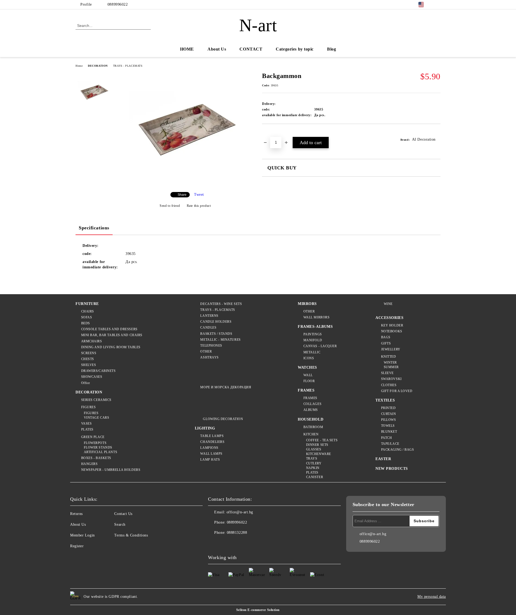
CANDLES (208, 327)
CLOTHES (388, 385)
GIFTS (386, 343)
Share (182, 195)
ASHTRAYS (209, 357)
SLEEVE (387, 373)
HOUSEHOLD (310, 419)
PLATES (87, 429)
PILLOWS (388, 420)
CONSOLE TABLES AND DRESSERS (109, 329)
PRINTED (388, 408)
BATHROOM (313, 427)
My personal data (431, 597)
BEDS (85, 323)
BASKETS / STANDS (216, 334)
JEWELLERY (390, 349)
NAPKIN (313, 468)
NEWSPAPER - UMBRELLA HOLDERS (110, 470)
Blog (331, 49)
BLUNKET (389, 431)
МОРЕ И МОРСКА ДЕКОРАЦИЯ (225, 387)
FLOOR (309, 381)
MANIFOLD (312, 340)
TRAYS (311, 458)
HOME (187, 49)
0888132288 (237, 533)
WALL (308, 375)
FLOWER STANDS (98, 447)
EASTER (383, 459)
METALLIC (311, 352)
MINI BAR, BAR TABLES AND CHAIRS (111, 335)
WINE (388, 304)
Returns (76, 514)
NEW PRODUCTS (391, 469)
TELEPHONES (211, 345)
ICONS (308, 358)
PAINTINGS (312, 334)
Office (85, 383)
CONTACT (250, 49)
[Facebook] (437, 5)
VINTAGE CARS (96, 418)
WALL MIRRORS (316, 317)
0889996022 (118, 4)
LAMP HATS (210, 459)
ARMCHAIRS (91, 341)
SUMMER (391, 367)
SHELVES (88, 365)
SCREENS (88, 353)
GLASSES (313, 449)
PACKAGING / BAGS (397, 450)
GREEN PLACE (93, 437)
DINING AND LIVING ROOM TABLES (111, 347)
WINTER (390, 362)
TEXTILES (385, 400)
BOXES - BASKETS (96, 458)
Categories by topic (295, 49)
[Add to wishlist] (272, 133)
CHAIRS (87, 311)
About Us (216, 49)
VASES (86, 423)
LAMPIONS (209, 448)
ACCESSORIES (389, 318)
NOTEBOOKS (391, 331)
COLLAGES (312, 404)
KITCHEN (310, 434)
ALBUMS (310, 410)
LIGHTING (205, 428)
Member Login (82, 535)
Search (119, 524)
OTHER (206, 351)
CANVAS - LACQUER (320, 346)
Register (77, 546)
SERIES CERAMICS (96, 400)
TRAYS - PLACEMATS (128, 65)
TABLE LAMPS (212, 436)
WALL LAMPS (211, 454)
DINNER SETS (317, 445)
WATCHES (307, 367)
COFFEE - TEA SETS (322, 440)
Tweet (199, 195)
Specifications (94, 227)
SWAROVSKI (391, 379)
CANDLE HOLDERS (215, 322)
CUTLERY (313, 463)
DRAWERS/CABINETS (98, 371)
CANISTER (314, 477)
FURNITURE (87, 304)
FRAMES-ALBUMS (315, 327)
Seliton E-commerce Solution (258, 610)
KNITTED (388, 356)
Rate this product (199, 206)
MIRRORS (307, 304)
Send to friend (170, 206)
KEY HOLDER (392, 325)
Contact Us (123, 514)
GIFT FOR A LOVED (397, 391)
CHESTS (87, 359)
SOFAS (86, 317)
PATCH (386, 438)
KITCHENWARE (318, 454)
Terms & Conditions (131, 535)
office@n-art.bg (240, 512)
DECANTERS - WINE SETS (221, 304)
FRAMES (306, 390)
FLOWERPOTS (95, 443)
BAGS (385, 337)
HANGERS (89, 464)
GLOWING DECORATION (223, 419)
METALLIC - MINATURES (220, 340)
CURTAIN (388, 414)
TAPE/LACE (390, 444)
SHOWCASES (91, 377)
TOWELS (388, 426)
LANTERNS (209, 316)
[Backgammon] (185, 183)
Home (79, 65)
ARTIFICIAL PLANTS (100, 452)
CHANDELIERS (212, 442)
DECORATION (98, 65)
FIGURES (88, 407)
